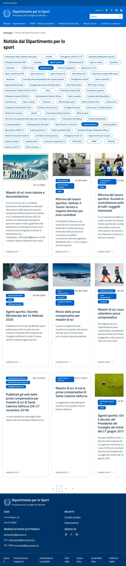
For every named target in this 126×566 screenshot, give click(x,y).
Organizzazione (71, 522)
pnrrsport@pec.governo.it (27, 545)
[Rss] (120, 10)
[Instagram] (115, 10)
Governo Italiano (10, 2)
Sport (60, 191)
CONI (10, 299)
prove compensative (63, 292)
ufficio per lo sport (14, 304)
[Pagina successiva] (72, 488)
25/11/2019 (81, 378)
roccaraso (61, 297)
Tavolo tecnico (63, 180)
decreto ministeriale (15, 295)
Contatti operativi (72, 517)
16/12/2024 (39, 185)
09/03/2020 (81, 290)
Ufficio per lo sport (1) (106, 402)
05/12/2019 (39, 378)
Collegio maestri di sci (64, 302)
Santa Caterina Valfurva (16, 378)
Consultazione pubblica (63, 185)
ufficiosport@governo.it (15, 534)
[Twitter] (110, 10)
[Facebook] (105, 10)
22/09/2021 (81, 180)
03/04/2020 (39, 295)
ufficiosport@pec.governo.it (22, 540)
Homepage (7, 32)
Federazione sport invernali (18, 382)
